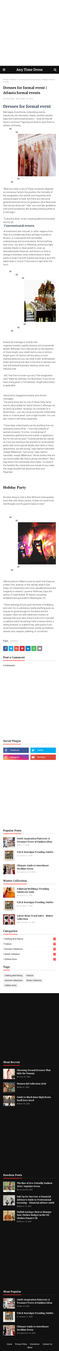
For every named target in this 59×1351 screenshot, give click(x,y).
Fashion (13, 79)
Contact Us (47, 1344)
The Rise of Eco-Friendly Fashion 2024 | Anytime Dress (34, 1185)
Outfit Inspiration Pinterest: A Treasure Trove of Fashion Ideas (34, 840)
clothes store (30, 959)
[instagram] (16, 757)
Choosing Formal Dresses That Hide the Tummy (34, 1072)
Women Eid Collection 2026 (31, 1083)
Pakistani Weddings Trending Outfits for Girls (33, 890)
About (29, 1347)
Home (5, 79)
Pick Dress (10, 99)
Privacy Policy (21, 1344)
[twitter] (43, 750)
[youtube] (43, 757)
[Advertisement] (29, 33)
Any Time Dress (29, 70)
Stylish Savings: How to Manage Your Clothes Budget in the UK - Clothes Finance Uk (34, 1215)
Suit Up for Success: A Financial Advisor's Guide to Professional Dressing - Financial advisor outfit (35, 1199)
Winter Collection (30, 954)
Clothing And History (30, 939)
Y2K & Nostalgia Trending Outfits (35, 852)
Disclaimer (34, 1344)
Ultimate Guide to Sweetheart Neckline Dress (33, 867)
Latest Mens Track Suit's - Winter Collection (35, 917)
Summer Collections (30, 949)
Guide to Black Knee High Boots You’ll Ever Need (34, 1099)
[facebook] (16, 750)
